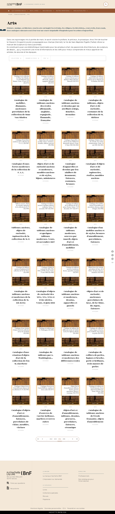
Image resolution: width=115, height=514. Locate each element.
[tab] (9, 11)
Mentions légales (36, 508)
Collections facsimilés (19, 14)
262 (51, 439)
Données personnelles (52, 508)
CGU (64, 508)
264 (59, 439)
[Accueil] (14, 4)
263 (55, 439)
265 (64, 439)
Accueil (10, 14)
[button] (16, 58)
